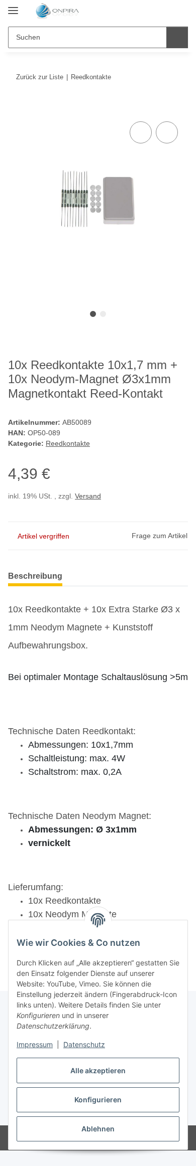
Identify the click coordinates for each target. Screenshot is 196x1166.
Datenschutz (84, 1044)
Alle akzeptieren (98, 1070)
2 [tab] (103, 314)
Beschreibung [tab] (35, 576)
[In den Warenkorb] (16, 107)
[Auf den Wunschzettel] (167, 132)
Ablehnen (98, 1128)
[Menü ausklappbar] (13, 6)
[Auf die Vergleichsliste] (141, 132)
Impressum (35, 1044)
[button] (148, 11)
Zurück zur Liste (39, 77)
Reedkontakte (68, 443)
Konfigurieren (98, 1099)
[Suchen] (177, 37)
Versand (88, 496)
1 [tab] (93, 314)
